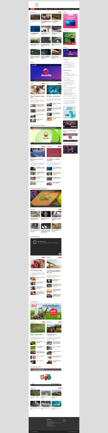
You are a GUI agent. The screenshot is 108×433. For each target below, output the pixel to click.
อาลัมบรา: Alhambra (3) (66, 79)
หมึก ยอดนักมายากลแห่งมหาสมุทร (53, 96)
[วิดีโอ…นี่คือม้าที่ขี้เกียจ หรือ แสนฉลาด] (56, 229)
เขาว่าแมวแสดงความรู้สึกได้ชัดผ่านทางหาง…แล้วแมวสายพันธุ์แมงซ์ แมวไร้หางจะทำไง (40, 110)
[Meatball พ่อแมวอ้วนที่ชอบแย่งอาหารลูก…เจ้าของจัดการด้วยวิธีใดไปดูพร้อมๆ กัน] (33, 104)
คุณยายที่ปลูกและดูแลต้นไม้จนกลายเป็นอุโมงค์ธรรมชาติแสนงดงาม (40, 173)
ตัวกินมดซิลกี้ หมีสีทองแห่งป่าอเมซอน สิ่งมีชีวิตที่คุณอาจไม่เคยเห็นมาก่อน (46, 22)
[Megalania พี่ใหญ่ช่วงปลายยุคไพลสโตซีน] (49, 360)
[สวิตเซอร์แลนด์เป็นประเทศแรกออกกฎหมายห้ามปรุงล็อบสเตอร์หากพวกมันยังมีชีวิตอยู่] (33, 291)
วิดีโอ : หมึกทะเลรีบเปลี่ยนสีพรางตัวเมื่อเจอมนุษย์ (34, 219)
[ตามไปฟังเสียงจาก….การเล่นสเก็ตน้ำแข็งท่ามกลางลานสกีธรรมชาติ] (56, 217)
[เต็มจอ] (60, 80)
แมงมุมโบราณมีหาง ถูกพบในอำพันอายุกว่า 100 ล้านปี (57, 356)
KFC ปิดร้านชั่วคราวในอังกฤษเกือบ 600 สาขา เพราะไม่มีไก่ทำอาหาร (40, 287)
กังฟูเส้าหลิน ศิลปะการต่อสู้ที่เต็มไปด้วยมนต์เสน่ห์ (34, 45)
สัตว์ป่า (31, 333)
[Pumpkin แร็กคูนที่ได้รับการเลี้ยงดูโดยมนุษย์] (37, 94)
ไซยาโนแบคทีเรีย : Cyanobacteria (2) (68, 103)
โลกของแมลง (36, 333)
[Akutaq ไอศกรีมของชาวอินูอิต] (37, 268)
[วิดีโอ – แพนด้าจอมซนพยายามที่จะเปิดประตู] (35, 229)
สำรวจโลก (33, 333)
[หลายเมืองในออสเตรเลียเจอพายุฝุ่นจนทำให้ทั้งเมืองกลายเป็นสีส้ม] (49, 289)
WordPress (72, 431)
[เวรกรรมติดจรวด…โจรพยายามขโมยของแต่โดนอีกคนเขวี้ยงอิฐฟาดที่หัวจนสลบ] (46, 229)
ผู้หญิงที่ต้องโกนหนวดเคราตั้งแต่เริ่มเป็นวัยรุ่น (56, 280)
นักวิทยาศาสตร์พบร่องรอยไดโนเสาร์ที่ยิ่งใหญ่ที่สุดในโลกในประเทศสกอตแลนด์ (56, 342)
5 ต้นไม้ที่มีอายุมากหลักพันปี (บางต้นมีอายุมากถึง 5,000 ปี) (40, 168)
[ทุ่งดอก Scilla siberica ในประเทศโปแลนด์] (37, 157)
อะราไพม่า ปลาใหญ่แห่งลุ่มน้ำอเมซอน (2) (69, 102)
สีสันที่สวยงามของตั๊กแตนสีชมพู (36, 334)
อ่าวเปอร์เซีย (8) (65, 72)
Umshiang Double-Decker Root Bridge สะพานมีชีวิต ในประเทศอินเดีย (57, 173)
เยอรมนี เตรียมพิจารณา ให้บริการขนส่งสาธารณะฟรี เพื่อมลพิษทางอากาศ (57, 285)
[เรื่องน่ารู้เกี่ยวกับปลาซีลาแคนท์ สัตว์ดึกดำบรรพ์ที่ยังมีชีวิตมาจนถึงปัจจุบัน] (46, 55)
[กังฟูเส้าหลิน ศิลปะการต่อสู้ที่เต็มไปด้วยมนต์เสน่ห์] (35, 43)
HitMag (76, 431)
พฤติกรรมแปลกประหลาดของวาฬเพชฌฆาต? (56, 33)
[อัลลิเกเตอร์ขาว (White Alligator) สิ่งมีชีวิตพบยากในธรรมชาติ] (56, 55)
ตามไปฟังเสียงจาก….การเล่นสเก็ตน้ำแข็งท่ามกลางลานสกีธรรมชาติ (56, 219)
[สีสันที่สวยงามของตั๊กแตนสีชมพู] (37, 332)
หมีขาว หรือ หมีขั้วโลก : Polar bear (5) (69, 73)
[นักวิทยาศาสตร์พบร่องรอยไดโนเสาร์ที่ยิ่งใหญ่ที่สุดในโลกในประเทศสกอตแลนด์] (49, 341)
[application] (45, 72)
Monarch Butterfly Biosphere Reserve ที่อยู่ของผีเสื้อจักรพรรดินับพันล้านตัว (40, 352)
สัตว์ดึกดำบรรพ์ (48, 333)
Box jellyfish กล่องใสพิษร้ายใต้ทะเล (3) (69, 80)
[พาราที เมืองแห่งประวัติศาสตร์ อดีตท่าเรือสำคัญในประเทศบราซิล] (46, 43)
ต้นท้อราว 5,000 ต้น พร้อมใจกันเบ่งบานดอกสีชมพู (57, 182)
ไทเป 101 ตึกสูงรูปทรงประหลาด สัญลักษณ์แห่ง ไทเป (46, 33)
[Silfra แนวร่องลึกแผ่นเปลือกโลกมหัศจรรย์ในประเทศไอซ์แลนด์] (49, 167)
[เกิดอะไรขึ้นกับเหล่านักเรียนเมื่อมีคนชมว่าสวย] (46, 217)
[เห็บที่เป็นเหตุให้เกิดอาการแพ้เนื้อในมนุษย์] (33, 341)
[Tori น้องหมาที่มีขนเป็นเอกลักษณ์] (33, 119)
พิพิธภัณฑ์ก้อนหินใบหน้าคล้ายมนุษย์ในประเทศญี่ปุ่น (57, 178)
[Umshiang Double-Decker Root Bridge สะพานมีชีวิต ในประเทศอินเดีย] (49, 172)
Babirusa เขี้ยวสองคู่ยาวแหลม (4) (68, 64)
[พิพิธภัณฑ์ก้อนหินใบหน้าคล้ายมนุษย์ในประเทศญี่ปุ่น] (49, 177)
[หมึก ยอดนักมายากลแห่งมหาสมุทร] (54, 94)
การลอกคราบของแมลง (39, 360)
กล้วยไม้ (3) (65, 86)
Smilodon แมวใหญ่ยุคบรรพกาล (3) (68, 67)
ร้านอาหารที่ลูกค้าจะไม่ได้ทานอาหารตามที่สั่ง (40, 282)
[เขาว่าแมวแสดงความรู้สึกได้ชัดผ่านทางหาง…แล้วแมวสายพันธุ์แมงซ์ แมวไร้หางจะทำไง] (33, 109)
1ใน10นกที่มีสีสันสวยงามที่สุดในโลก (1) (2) (69, 100)
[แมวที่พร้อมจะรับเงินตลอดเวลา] (33, 114)
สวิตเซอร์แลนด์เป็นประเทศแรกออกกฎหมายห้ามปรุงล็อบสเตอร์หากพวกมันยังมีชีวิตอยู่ (40, 293)
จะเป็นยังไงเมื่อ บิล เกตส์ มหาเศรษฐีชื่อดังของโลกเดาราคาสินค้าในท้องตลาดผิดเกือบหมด (57, 295)
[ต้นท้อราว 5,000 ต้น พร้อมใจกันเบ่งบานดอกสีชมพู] (49, 182)
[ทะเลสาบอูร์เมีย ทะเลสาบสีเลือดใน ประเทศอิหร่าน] (54, 157)
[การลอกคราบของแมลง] (33, 360)
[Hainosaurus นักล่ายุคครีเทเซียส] (49, 346)
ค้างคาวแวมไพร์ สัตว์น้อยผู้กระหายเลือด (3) (69, 65)
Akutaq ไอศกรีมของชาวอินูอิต (36, 270)
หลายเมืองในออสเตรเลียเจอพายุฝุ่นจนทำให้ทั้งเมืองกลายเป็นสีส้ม (57, 290)
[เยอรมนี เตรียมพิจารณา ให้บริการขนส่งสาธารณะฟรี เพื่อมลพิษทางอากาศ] (49, 284)
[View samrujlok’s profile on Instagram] (65, 421)
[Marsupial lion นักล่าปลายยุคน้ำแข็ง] (49, 351)
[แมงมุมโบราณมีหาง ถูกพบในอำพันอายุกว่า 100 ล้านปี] (49, 356)
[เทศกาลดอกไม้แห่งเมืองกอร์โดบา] (33, 181)
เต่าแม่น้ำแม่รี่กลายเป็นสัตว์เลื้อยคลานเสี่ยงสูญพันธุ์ (57, 113)
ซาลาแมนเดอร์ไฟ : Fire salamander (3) (69, 83)
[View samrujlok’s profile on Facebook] (63, 421)
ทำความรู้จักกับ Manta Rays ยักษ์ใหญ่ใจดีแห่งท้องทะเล (34, 33)
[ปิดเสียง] (75, 56)
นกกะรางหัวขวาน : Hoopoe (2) (68, 89)
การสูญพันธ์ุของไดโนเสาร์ (52, 334)
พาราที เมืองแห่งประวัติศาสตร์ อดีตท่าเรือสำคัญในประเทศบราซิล (45, 45)
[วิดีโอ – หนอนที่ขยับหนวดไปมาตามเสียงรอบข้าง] (33, 346)
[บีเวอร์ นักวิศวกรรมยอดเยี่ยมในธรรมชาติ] (49, 103)
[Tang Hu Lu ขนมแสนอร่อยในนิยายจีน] (33, 277)
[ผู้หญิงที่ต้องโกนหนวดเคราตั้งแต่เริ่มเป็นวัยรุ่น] (49, 279)
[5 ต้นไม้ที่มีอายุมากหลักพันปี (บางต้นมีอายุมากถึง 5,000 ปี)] (33, 167)
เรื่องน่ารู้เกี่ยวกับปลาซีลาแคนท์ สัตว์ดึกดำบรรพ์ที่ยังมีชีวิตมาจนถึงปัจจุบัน (46, 57)
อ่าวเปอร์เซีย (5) (65, 61)
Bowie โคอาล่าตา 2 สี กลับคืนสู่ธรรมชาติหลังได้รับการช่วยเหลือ (57, 108)
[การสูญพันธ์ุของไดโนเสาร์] (54, 332)
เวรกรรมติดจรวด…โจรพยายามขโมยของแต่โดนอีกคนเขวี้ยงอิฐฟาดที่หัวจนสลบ (46, 231)
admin (37, 98)
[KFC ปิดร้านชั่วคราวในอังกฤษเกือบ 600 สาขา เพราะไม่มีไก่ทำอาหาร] (33, 286)
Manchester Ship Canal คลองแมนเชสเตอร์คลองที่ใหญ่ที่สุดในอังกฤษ (35, 57)
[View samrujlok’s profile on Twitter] (64, 421)
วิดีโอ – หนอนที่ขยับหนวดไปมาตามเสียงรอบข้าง (40, 347)
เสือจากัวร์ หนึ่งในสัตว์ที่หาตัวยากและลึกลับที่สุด (56, 21)
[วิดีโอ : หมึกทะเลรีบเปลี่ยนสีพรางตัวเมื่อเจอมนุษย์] (35, 217)
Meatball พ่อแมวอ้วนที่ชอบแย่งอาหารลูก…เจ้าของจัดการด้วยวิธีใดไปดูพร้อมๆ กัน (40, 105)
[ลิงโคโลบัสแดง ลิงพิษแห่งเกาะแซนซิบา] (56, 43)
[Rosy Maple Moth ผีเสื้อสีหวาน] (33, 356)
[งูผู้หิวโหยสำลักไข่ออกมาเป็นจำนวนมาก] (49, 117)
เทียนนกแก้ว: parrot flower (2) (67, 90)
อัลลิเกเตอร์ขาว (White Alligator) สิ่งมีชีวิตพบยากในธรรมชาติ (56, 57)
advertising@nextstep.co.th (51, 425)
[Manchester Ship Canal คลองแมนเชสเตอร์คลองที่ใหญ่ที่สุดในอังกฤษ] (35, 55)
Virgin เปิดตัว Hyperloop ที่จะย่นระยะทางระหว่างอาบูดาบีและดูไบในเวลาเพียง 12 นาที (54, 271)
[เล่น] (31, 80)
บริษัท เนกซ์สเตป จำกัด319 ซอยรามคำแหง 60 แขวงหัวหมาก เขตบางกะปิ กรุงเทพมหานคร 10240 (54, 422)
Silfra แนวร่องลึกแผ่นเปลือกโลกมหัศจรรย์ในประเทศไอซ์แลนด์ (57, 168)
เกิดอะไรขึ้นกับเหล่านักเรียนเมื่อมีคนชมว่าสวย (45, 219)
